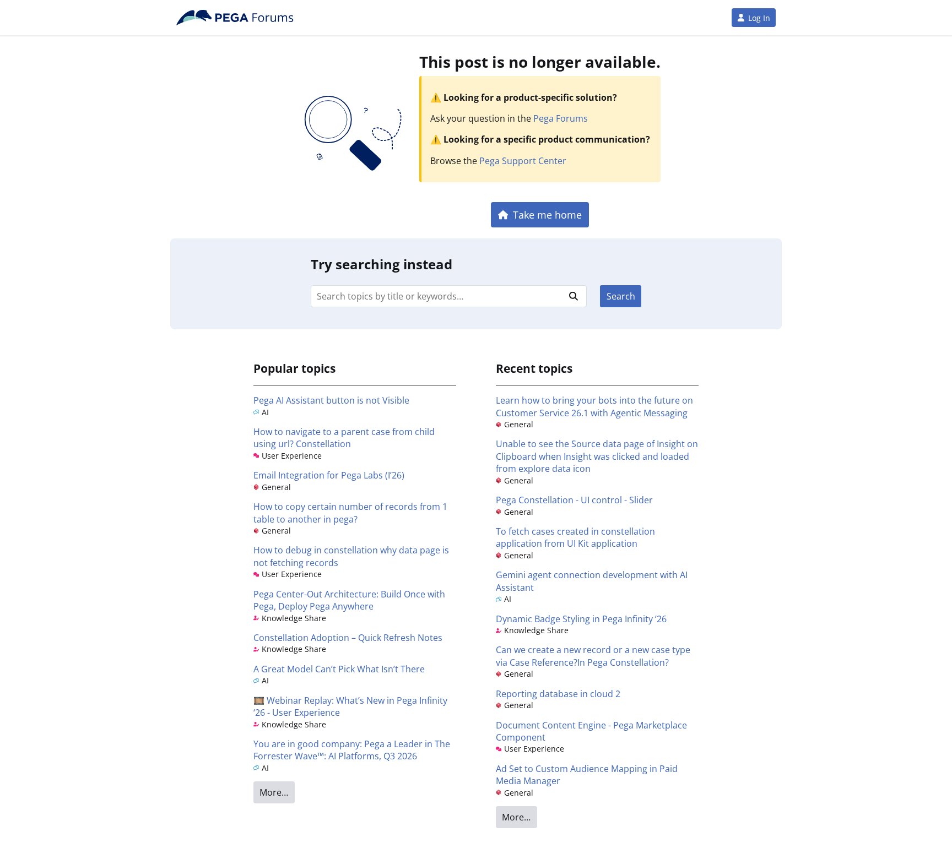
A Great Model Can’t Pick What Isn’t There (339, 669)
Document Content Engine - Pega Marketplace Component (591, 731)
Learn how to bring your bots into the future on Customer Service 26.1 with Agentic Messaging (594, 406)
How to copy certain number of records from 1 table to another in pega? (350, 513)
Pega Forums (560, 118)
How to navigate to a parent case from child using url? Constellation (344, 438)
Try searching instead (381, 264)
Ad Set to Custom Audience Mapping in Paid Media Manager (587, 775)
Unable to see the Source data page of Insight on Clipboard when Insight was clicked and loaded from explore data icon (597, 456)
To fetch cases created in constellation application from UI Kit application (575, 537)
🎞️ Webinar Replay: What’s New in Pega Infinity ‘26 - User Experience (350, 706)
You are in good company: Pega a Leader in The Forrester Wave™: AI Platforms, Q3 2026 (351, 750)
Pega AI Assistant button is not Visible (331, 400)
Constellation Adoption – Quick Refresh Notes (347, 638)
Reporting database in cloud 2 (558, 694)
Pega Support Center (522, 161)
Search (621, 296)
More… (273, 792)
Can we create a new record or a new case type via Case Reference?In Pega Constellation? (593, 656)
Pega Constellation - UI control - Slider (574, 500)
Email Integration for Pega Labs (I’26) (328, 475)
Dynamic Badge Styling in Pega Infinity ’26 (581, 619)
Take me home (547, 214)
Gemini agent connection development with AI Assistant (592, 581)
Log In (759, 18)
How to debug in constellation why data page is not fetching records (351, 556)
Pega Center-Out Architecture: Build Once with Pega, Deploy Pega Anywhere (349, 600)
